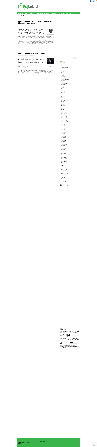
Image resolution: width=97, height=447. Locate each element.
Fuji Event (63, 77)
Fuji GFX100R (77, 339)
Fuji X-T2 (62, 101)
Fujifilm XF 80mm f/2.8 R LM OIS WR (25, 37)
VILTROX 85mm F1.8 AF (39, 46)
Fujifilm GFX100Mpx (72, 332)
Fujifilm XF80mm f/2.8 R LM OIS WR (31, 69)
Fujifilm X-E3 (63, 129)
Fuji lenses (63, 81)
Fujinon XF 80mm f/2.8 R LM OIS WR (41, 41)
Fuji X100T (63, 107)
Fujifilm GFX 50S (64, 119)
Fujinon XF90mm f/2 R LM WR (23, 73)
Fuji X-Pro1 (63, 96)
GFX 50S (75, 344)
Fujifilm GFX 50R (64, 117)
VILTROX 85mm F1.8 (31, 46)
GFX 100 (66, 345)
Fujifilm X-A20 (63, 124)
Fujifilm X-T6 (63, 157)
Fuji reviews (63, 85)
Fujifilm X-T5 (63, 154)
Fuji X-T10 (63, 100)
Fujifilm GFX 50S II (64, 120)
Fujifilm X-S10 (63, 141)
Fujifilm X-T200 (64, 146)
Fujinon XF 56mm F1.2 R (30, 41)
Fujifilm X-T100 (64, 144)
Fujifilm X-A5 (63, 127)
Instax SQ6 (63, 174)
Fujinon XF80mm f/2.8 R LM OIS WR (31, 43)
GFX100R (75, 345)
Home (19, 13)
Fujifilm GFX (63, 112)
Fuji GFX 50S (66, 338)
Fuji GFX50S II (64, 339)
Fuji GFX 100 (69, 339)
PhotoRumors (47, 13)
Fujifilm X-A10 (63, 123)
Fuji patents (63, 84)
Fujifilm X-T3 (63, 148)
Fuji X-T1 (62, 99)
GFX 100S (64, 346)
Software (62, 178)
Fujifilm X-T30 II (64, 150)
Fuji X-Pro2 (63, 97)
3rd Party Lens (24, 36)
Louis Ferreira (22, 25)
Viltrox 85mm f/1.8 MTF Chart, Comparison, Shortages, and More (35, 22)
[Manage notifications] (94, 445)
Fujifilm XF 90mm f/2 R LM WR (42, 67)
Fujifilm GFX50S (67, 331)
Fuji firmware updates (65, 79)
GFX (61, 344)
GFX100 (69, 345)
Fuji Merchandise (64, 83)
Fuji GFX (75, 337)
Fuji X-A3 (63, 92)
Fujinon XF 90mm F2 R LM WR (44, 42)
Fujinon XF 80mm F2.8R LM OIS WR (31, 71)
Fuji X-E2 (63, 93)
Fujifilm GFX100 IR (64, 121)
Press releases (63, 177)
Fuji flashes (63, 80)
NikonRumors (25, 13)
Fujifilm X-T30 (63, 149)
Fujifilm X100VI (64, 161)
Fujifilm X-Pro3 (64, 138)
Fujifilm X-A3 (63, 125)
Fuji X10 (62, 103)
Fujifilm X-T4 (63, 153)
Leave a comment (47, 46)
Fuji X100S (63, 105)
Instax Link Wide (64, 169)
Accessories (63, 72)
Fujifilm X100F (64, 158)
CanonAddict (65, 13)
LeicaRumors (32, 13)
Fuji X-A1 (63, 88)
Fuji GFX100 (73, 339)
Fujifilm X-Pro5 (64, 140)
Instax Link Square (64, 168)
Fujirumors (40, 44)
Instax (62, 166)
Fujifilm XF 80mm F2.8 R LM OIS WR (39, 37)
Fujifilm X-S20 (63, 142)
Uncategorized (63, 181)
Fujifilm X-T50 (63, 156)
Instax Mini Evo (64, 170)
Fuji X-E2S (63, 95)
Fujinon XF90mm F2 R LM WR (31, 44)
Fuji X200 (63, 108)
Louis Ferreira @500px (64, 67)
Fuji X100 (63, 104)
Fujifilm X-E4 (63, 131)
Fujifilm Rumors (42, 36)
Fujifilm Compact (64, 111)
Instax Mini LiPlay (64, 173)
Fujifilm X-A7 (63, 128)
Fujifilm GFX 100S (64, 116)
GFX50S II (63, 345)
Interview (62, 176)
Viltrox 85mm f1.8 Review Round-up (32, 53)
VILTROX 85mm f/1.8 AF (22, 46)
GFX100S (61, 346)
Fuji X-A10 (63, 89)
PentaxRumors (40, 13)
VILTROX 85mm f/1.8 (49, 44)
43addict (59, 13)
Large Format (68, 346)
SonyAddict (54, 13)
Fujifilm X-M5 (63, 137)
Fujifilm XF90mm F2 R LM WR (34, 70)
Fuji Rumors (34, 36)
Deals (62, 74)
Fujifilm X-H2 (63, 134)
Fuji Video (63, 87)
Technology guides (64, 180)
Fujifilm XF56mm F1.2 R (37, 38)
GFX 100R (72, 345)
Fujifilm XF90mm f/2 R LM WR (38, 40)
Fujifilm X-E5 (63, 132)
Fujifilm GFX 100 (64, 113)
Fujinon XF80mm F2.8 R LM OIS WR (44, 43)
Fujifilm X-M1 (63, 136)
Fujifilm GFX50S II (74, 331)
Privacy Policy (42, 441)
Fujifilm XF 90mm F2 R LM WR (27, 38)
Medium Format (75, 346)
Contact (71, 13)
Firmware (62, 75)
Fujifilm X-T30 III (64, 152)
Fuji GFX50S (72, 338)
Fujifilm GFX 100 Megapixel (66, 115)
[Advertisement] (70, 36)
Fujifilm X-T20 (63, 145)
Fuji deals (63, 76)
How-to (62, 165)
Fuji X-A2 (63, 91)
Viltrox (43, 44)
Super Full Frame (64, 348)
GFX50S (71, 344)
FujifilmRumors (22, 41)
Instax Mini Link (64, 172)
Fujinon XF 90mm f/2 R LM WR (33, 42)
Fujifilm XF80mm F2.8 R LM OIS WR (26, 40)
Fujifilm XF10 (63, 162)
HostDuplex (22, 443)
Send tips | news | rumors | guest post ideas (67, 65)
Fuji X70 (62, 109)
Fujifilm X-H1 (63, 133)
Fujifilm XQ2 (63, 164)
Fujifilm (37, 36)
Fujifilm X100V (64, 160)
